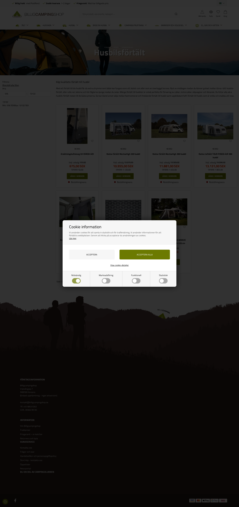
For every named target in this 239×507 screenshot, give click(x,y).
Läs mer (72, 238)
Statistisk (163, 275)
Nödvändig (76, 275)
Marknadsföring (106, 275)
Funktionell (136, 275)
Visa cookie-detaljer (119, 265)
